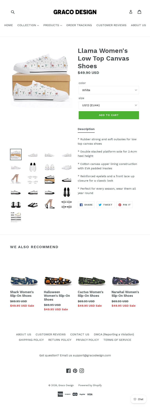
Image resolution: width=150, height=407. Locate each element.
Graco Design (66, 385)
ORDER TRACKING (79, 25)
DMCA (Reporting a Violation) (114, 334)
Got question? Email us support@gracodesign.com (75, 355)
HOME (8, 25)
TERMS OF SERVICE (117, 340)
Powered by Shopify (90, 385)
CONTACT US (79, 334)
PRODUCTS (51, 25)
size (81, 98)
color (82, 83)
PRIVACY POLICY (87, 340)
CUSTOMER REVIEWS (111, 25)
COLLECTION (27, 25)
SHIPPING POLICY (31, 340)
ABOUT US (138, 25)
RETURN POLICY (59, 340)
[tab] (86, 130)
